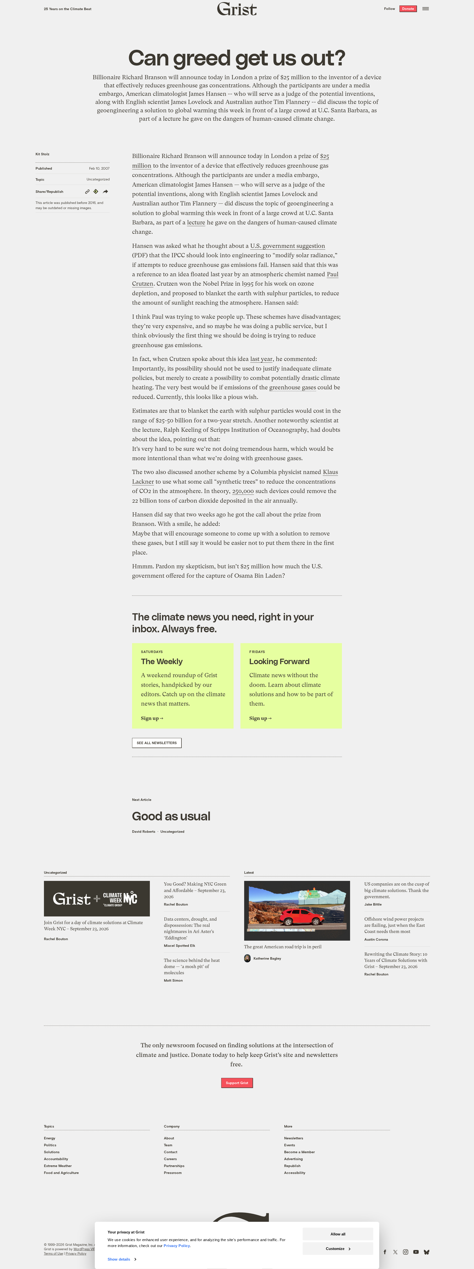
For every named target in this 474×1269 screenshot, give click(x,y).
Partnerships (174, 1166)
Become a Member (299, 1152)
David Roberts (143, 831)
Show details (119, 1259)
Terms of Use (53, 1253)
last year (261, 359)
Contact (170, 1152)
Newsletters (293, 1138)
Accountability (56, 1159)
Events (289, 1145)
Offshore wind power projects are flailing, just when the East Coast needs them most (394, 925)
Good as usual (171, 815)
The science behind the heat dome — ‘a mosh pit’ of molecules (192, 966)
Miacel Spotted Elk (179, 945)
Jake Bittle (373, 904)
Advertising (293, 1159)
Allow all (338, 1234)
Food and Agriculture (61, 1172)
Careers (170, 1159)
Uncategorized (98, 179)
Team (168, 1145)
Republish (292, 1166)
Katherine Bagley (267, 958)
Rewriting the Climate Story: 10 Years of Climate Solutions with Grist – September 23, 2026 (395, 960)
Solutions (51, 1152)
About (169, 1138)
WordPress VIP (84, 1249)
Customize (335, 1248)
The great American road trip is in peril (282, 946)
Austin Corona (376, 939)
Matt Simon (173, 980)
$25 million (295, 77)
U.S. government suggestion (287, 245)
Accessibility (294, 1172)
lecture (172, 118)
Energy (49, 1138)
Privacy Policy (76, 1253)
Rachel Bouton (56, 939)
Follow (389, 8)
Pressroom (173, 1172)
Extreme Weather (58, 1166)
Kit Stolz (42, 154)
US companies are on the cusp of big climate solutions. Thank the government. (396, 890)
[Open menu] (425, 8)
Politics (50, 1145)
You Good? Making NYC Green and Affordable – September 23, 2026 (195, 890)
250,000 (243, 491)
